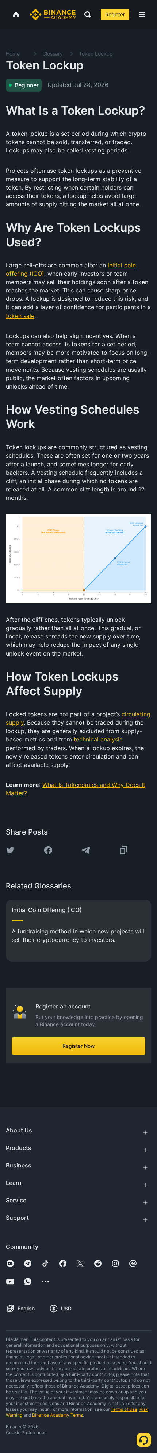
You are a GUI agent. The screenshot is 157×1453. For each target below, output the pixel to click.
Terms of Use (124, 1409)
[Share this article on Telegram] (85, 850)
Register (115, 14)
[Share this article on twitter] (10, 850)
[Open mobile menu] (142, 14)
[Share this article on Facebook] (48, 850)
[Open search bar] (85, 14)
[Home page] (53, 14)
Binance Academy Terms (57, 1415)
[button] (142, 14)
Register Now (78, 1046)
